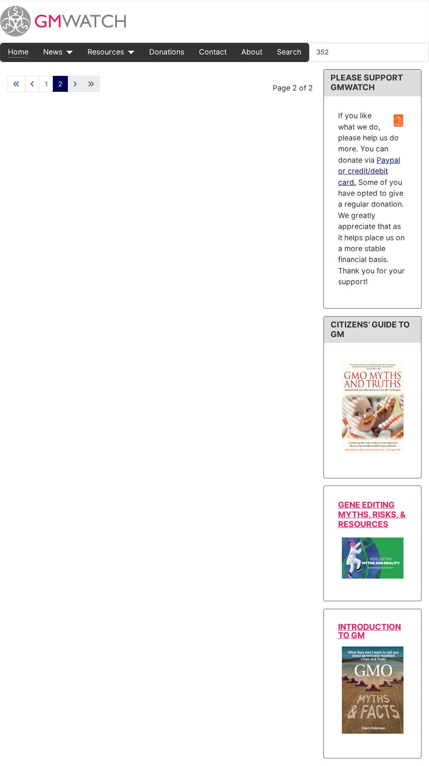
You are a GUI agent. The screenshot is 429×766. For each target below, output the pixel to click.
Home (18, 51)
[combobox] (369, 52)
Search (289, 51)
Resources (106, 51)
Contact (213, 51)
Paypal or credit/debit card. (369, 171)
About (251, 51)
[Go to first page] (16, 84)
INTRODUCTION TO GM (369, 631)
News (52, 51)
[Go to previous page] (32, 84)
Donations (166, 51)
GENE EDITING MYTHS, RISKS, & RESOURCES (372, 514)
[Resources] (129, 52)
